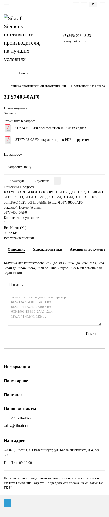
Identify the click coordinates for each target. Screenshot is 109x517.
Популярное (16, 380)
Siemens (10, 113)
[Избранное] (76, 2)
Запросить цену (19, 167)
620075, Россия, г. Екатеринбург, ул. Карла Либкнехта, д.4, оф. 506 (52, 452)
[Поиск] (100, 73)
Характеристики (47, 249)
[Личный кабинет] (102, 2)
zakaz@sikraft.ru (74, 41)
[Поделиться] (57, 181)
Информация (17, 366)
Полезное (13, 394)
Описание (16, 249)
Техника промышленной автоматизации (37, 86)
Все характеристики (19, 238)
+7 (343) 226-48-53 (76, 36)
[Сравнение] (84, 2)
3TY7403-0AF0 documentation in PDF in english (50, 128)
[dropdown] (6, 4)
